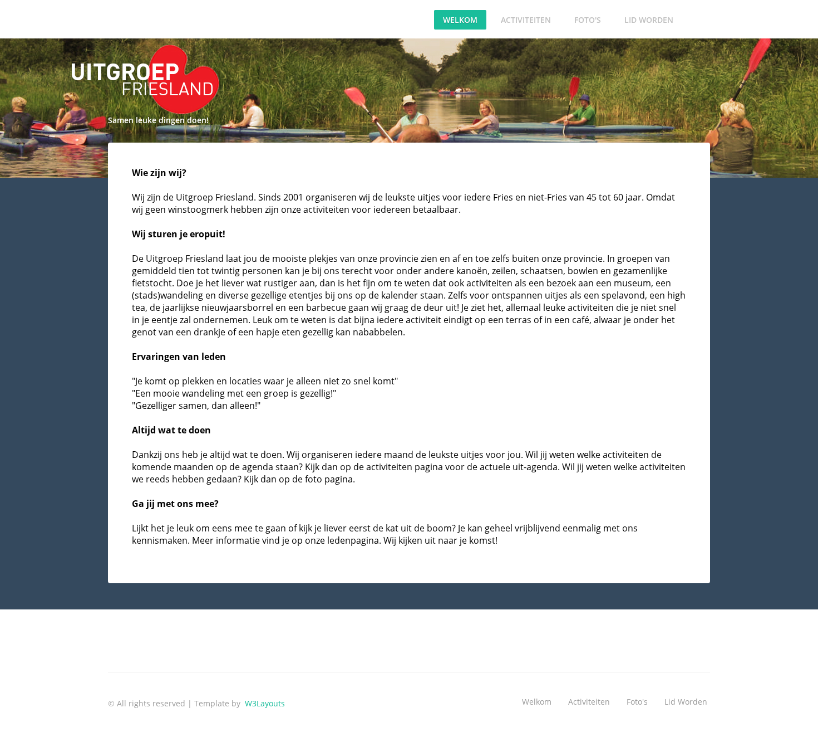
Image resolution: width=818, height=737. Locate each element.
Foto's (587, 19)
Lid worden (648, 19)
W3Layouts (264, 703)
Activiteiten (526, 19)
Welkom (460, 19)
